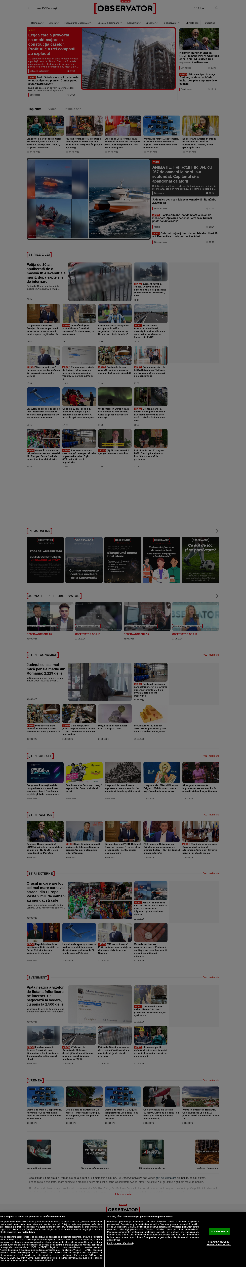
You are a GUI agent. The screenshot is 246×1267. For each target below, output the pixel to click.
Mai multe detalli (26, 1232)
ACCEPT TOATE (219, 1231)
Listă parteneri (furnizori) (120, 1243)
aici (57, 1250)
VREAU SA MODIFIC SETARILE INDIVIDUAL (219, 1243)
